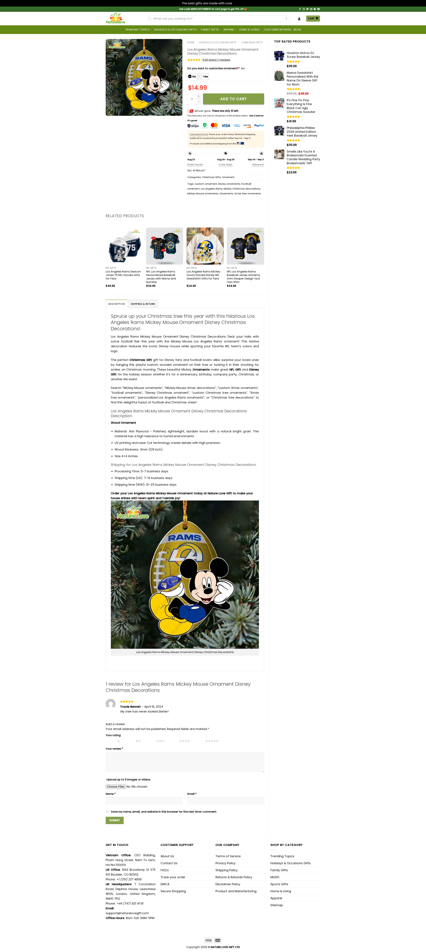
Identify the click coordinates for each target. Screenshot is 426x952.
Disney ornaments (229, 184)
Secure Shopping (173, 891)
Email (192, 794)
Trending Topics (282, 856)
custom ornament (206, 184)
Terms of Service (228, 856)
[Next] (263, 258)
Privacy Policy (225, 863)
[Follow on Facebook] (300, 9)
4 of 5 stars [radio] (172, 741)
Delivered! (258, 164)
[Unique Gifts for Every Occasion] (119, 18)
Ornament (228, 177)
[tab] (116, 304)
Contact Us (169, 863)
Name (111, 794)
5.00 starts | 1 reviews (216, 60)
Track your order (173, 877)
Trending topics (137, 29)
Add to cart (233, 98)
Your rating (113, 735)
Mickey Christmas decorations (242, 188)
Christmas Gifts (252, 42)
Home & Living (249, 29)
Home (190, 42)
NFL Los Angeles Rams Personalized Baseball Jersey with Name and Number (161, 277)
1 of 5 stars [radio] (110, 741)
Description (116, 304)
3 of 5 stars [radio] (149, 741)
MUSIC (275, 877)
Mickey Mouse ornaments (202, 193)
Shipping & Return (143, 304)
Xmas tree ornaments (247, 193)
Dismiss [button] (238, 3)
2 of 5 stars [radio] (128, 741)
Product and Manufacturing (235, 891)
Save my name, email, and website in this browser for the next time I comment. (164, 812)
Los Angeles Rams (211, 188)
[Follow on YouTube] (318, 9)
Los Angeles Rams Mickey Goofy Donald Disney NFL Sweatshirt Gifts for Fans (203, 275)
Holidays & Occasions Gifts (175, 29)
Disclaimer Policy (227, 884)
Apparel (228, 29)
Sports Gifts (279, 884)
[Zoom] (110, 111)
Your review (114, 749)
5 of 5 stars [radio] (198, 741)
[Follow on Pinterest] (315, 9)
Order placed (195, 164)
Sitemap (276, 905)
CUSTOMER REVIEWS (277, 29)
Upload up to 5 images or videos (128, 779)
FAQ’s (165, 870)
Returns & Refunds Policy (233, 877)
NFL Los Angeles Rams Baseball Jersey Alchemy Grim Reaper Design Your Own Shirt (243, 277)
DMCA (165, 884)
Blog (297, 29)
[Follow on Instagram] (304, 9)
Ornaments (226, 193)
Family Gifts (210, 29)
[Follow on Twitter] (307, 9)
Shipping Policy (226, 870)
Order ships (225, 164)
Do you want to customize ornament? (213, 68)
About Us (167, 856)
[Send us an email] (311, 9)
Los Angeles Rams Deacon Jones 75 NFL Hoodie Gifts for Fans (123, 275)
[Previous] (105, 258)
